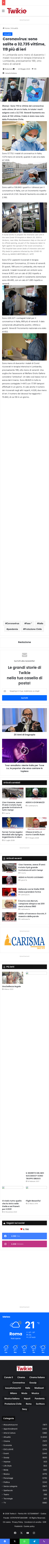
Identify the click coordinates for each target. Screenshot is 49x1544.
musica (35, 1393)
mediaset (39, 1388)
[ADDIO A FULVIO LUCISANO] (9, 881)
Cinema (7, 1441)
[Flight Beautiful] (36, 1192)
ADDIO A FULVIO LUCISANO (30, 877)
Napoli (27, 1398)
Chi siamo (7, 1522)
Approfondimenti (10, 1429)
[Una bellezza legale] (12, 978)
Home (7, 28)
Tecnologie (8, 1499)
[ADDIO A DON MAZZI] (36, 794)
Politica (7, 1482)
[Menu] (3, 12)
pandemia (13, 629)
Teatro (6, 1494)
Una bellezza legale (11, 986)
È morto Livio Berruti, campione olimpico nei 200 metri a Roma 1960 (31, 904)
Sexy (24, 1409)
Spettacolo (8, 1490)
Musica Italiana (11, 1398)
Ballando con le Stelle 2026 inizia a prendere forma (31, 890)
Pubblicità (18, 1526)
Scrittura (40, 1403)
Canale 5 (8, 1377)
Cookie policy (29, 1526)
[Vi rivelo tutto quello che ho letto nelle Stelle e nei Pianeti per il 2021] (12, 1192)
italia (40, 623)
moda (24, 1393)
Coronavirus (13, 623)
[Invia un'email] (14, 69)
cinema (21, 1377)
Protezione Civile (33, 629)
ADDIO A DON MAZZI (35, 802)
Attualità (14, 28)
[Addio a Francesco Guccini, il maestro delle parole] (9, 917)
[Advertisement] (24, 509)
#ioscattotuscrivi (11, 1425)
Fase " (29, 623)
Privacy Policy (17, 1522)
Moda (6, 1470)
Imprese (7, 1462)
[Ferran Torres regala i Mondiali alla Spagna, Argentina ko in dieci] (13, 823)
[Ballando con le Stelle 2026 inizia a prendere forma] (9, 893)
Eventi (6, 1453)
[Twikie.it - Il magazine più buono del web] (17, 10)
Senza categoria (10, 1486)
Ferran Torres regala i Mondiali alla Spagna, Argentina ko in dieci (12, 834)
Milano (13, 1393)
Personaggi (8, 1478)
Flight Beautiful (33, 1200)
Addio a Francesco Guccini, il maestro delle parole (32, 915)
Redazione (9, 69)
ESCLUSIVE (8, 1449)
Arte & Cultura (9, 1433)
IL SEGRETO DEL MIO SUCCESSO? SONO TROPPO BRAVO (35, 1176)
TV (5, 1503)
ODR (44, 1522)
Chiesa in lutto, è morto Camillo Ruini (35, 833)
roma (28, 1403)
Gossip (6, 1457)
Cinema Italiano (37, 1377)
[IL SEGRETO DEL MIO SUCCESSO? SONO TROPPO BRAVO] (36, 1071)
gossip (32, 1382)
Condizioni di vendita (32, 1522)
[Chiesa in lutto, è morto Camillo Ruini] (36, 823)
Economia (8, 1445)
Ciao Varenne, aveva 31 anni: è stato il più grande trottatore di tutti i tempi (12, 806)
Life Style (7, 1466)
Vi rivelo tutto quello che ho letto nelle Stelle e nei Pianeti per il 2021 (12, 1204)
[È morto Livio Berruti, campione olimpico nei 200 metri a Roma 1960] (9, 905)
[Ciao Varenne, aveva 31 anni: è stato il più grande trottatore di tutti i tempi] (13, 794)
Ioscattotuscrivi (13, 1388)
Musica (7, 1474)
